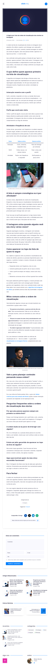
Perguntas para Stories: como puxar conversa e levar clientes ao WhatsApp (39, 582)
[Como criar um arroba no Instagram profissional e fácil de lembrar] (5, 644)
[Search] (46, 4)
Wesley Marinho (38, 659)
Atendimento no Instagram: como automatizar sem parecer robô (40, 592)
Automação (31, 630)
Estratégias (38, 630)
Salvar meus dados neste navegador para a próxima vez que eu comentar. (24, 559)
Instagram (25, 502)
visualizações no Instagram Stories (17, 341)
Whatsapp (38, 632)
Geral (45, 630)
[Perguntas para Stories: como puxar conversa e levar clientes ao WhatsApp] (5, 638)
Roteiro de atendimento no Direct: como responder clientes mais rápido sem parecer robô (17, 582)
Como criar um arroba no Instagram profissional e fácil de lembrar (16, 592)
